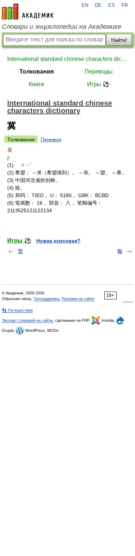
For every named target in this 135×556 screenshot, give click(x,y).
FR (125, 5)
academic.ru (28, 11)
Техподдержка (46, 299)
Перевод (51, 139)
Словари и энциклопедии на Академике (61, 26)
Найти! (119, 40)
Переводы (99, 71)
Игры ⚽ (98, 84)
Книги (36, 84)
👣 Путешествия (17, 310)
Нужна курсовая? (58, 241)
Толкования (36, 71)
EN (85, 5)
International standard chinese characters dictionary (67, 59)
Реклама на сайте (78, 299)
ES (111, 5)
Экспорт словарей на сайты (27, 320)
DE (98, 5)
